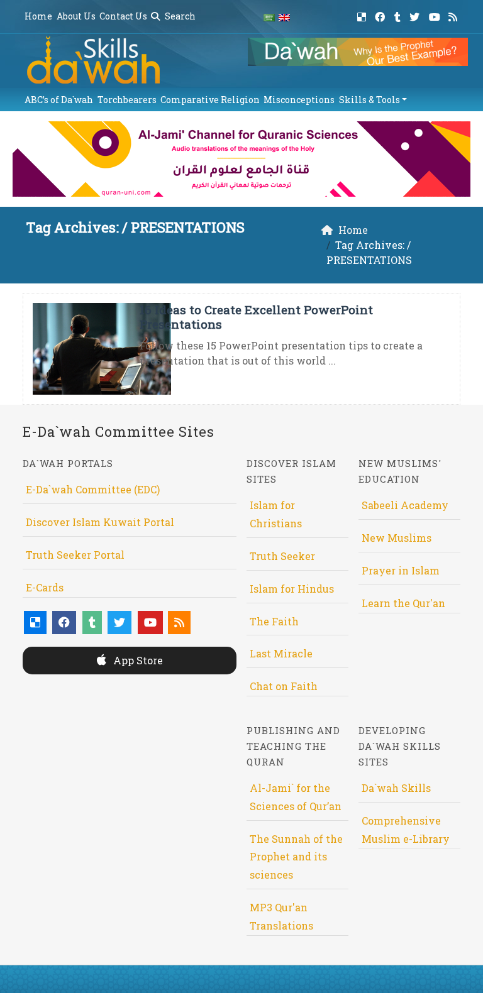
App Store (137, 660)
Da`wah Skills (396, 787)
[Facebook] (381, 14)
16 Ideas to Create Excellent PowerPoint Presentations (256, 317)
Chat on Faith (284, 686)
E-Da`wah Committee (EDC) (93, 489)
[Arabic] (269, 16)
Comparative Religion (210, 100)
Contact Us (123, 16)
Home (38, 16)
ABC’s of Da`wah (59, 100)
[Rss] (454, 14)
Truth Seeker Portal (75, 554)
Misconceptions (299, 100)
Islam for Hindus (292, 588)
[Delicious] (363, 14)
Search (179, 16)
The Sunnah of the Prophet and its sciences (296, 857)
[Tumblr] (399, 14)
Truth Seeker (282, 555)
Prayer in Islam (401, 570)
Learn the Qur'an (403, 603)
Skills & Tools (369, 100)
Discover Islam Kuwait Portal (100, 522)
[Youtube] (436, 14)
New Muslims (396, 537)
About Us (76, 16)
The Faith (274, 621)
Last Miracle (281, 653)
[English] (284, 16)
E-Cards (45, 587)
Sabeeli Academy (405, 505)
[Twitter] (416, 14)
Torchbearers (127, 100)
